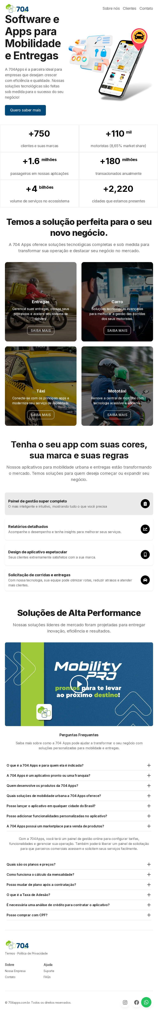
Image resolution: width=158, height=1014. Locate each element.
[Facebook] (137, 1002)
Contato (146, 8)
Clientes (129, 8)
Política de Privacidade (32, 953)
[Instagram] (125, 1002)
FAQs (47, 977)
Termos (10, 953)
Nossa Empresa (15, 971)
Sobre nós (111, 8)
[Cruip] (17, 8)
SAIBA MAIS (41, 330)
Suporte (49, 971)
